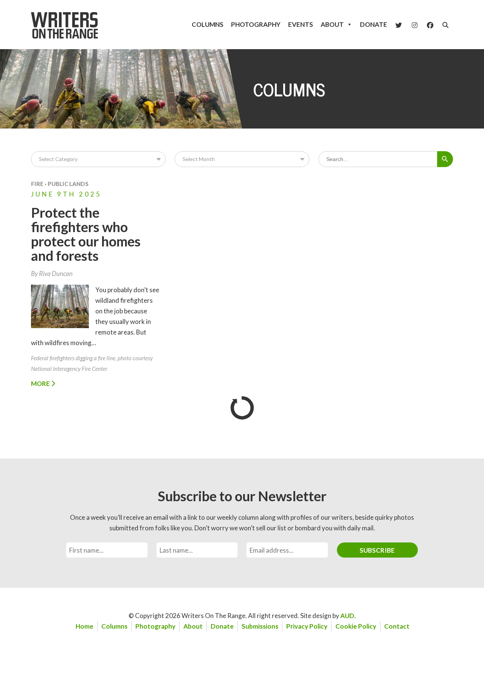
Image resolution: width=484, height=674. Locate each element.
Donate (373, 24)
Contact (397, 626)
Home (84, 626)
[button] (445, 25)
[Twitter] (398, 24)
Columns (207, 24)
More (41, 383)
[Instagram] (414, 24)
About (332, 24)
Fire (37, 183)
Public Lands (68, 183)
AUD (347, 616)
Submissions (260, 626)
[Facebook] (430, 24)
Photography (256, 24)
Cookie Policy (355, 626)
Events (300, 24)
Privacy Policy (306, 626)
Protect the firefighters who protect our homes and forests (86, 234)
